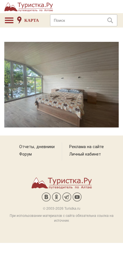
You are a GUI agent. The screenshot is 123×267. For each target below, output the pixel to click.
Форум (25, 154)
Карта (31, 20)
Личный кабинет (85, 154)
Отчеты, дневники (37, 146)
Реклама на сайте (86, 146)
